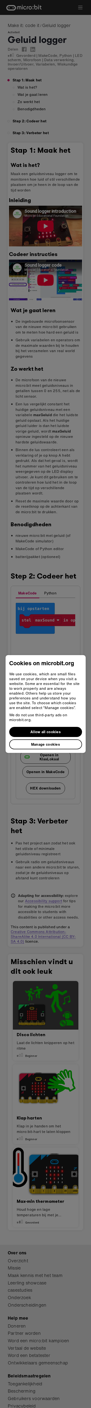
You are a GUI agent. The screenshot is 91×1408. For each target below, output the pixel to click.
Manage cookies (45, 744)
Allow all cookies (45, 731)
